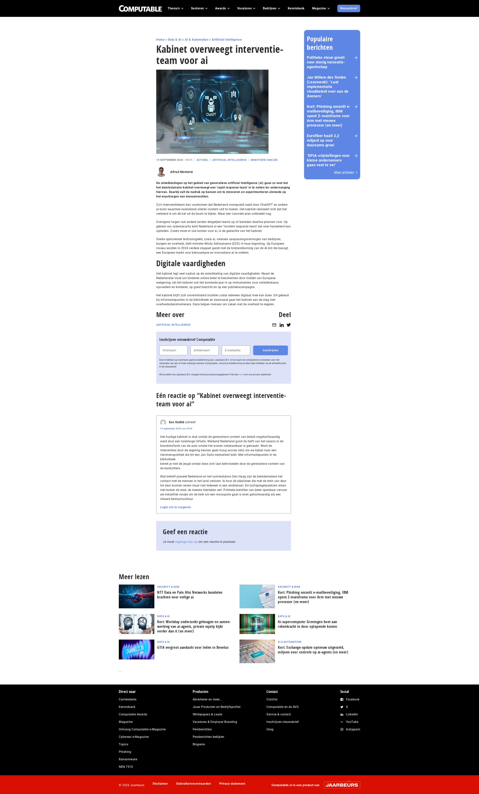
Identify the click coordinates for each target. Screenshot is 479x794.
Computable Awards (133, 714)
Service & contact (278, 714)
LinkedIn (352, 714)
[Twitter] (288, 325)
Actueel (203, 159)
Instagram (353, 729)
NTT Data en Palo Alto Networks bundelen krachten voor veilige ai (189, 595)
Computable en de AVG (282, 707)
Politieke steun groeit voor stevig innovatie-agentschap (326, 62)
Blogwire (199, 744)
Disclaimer (160, 783)
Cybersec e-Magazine (134, 737)
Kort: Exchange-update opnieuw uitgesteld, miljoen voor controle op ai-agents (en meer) (313, 650)
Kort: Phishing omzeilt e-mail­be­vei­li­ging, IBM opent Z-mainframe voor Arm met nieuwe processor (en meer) (313, 597)
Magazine (126, 722)
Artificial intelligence (173, 324)
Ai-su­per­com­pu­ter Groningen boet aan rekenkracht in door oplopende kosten (307, 624)
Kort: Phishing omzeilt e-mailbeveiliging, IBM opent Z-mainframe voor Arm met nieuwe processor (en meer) (329, 115)
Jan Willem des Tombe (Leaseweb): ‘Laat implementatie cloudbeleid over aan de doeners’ (328, 86)
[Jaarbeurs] (340, 785)
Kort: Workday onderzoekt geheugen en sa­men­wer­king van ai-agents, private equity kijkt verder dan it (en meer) (194, 626)
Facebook (353, 699)
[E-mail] (274, 325)
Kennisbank (127, 707)
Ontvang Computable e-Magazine (142, 729)
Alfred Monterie (181, 172)
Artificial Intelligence (227, 39)
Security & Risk (168, 586)
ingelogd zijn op (186, 542)
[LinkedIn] (281, 325)
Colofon (272, 699)
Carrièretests (128, 699)
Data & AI (175, 39)
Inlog (270, 729)
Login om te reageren (175, 507)
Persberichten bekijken (208, 737)
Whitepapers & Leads (207, 714)
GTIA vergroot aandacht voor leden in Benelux (193, 647)
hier (241, 374)
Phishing (125, 752)
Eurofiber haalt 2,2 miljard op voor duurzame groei (323, 140)
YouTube (352, 722)
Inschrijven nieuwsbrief (282, 722)
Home (160, 39)
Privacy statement (232, 783)
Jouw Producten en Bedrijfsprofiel (217, 707)
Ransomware (128, 759)
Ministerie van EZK (264, 159)
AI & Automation (197, 39)
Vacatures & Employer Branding (215, 722)
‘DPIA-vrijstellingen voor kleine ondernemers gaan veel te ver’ (328, 160)
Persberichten (202, 729)
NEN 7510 (126, 767)
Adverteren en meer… (207, 699)
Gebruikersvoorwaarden (193, 783)
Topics (123, 744)
